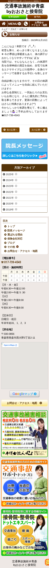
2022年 (10, 191)
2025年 (10, 174)
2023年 (10, 186)
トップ (5, 29)
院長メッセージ (16, 230)
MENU (13, 23)
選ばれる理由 (15, 234)
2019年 (10, 209)
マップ (22, 394)
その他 (11, 246)
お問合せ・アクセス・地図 (23, 251)
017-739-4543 (12, 262)
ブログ (13, 29)
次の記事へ (37, 130)
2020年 (10, 203)
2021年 (10, 197)
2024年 (10, 180)
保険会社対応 (15, 238)
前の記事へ (12, 130)
